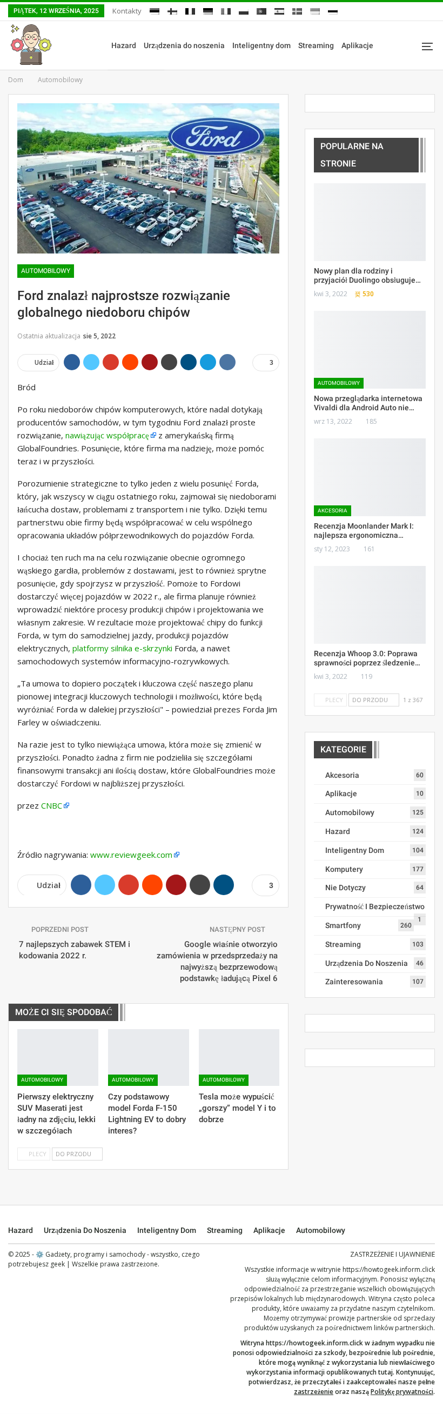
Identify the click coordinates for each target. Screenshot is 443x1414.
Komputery (344, 869)
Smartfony (343, 925)
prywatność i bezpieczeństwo (375, 906)
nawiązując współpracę (107, 435)
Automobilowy (45, 271)
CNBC (51, 805)
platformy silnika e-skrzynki (122, 648)
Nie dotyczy (345, 887)
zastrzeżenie (313, 1391)
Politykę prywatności (402, 1391)
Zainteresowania (354, 981)
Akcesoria (332, 510)
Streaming (316, 45)
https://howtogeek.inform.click (389, 1269)
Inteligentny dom (261, 45)
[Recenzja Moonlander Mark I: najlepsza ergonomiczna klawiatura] (370, 477)
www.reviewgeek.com (131, 854)
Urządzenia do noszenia (184, 45)
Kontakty (127, 11)
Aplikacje (357, 45)
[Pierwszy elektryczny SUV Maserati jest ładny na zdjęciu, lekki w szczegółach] (57, 1057)
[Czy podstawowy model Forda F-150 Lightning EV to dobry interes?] (148, 1057)
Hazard (123, 45)
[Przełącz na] (154, 9)
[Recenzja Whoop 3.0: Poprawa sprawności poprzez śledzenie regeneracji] (370, 605)
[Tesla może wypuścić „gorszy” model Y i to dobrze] (239, 1057)
